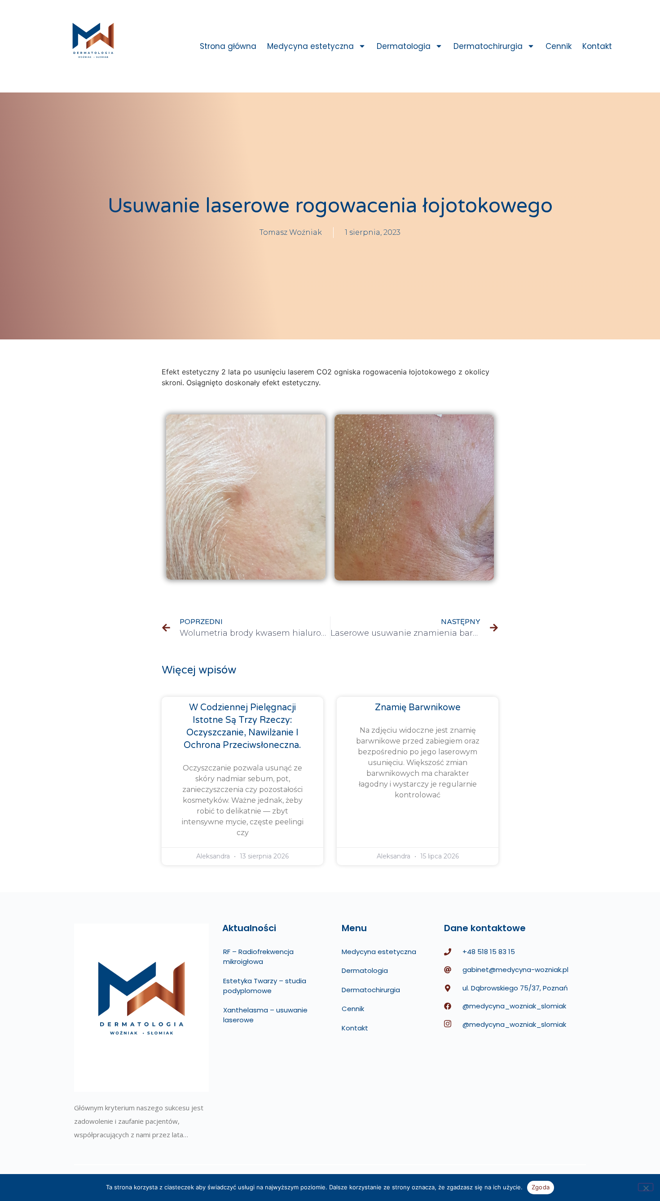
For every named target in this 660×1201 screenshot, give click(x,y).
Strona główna (228, 46)
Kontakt (597, 46)
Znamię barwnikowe (418, 707)
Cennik (559, 46)
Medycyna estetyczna (310, 46)
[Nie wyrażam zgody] (645, 1187)
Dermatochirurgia (488, 46)
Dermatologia (404, 46)
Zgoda (541, 1187)
